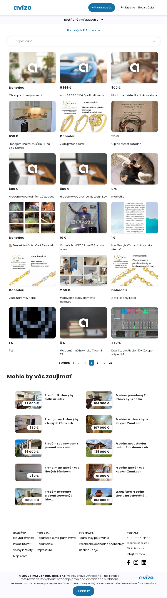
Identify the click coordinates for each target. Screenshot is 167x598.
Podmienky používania (94, 538)
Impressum (44, 550)
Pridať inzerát (21, 544)
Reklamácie (45, 544)
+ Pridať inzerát (102, 7)
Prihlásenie (128, 7)
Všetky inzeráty (23, 550)
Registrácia (146, 7)
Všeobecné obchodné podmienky (101, 544)
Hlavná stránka (23, 538)
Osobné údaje (146, 583)
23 (110, 362)
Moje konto (20, 556)
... (79, 362)
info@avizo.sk (136, 554)
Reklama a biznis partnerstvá (56, 538)
